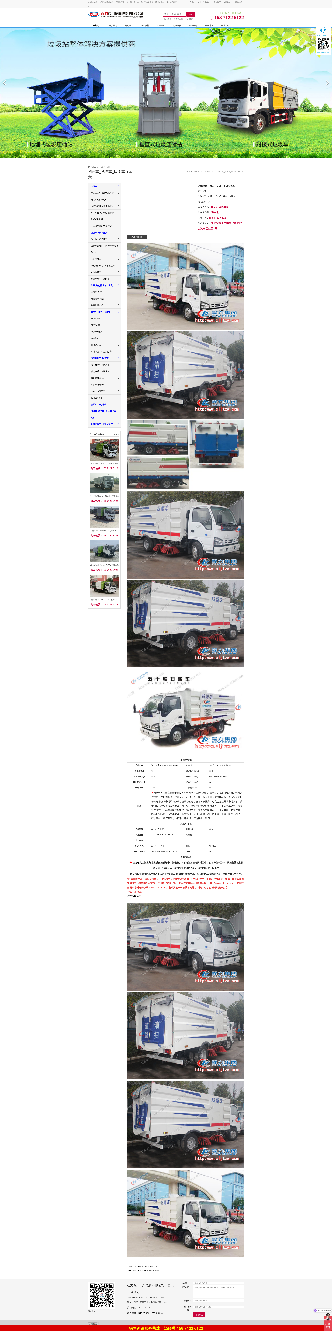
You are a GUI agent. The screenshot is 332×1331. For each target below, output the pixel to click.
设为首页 (217, 2)
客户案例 (177, 25)
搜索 (191, 14)
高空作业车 (189, 18)
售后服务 (193, 25)
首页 (202, 171)
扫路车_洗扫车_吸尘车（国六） (231, 171)
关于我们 (194, 2)
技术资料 (145, 25)
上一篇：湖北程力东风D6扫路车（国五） (143, 1266)
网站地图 (239, 2)
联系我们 (206, 2)
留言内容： (186, 1287)
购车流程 (209, 25)
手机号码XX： (187, 1308)
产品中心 (161, 25)
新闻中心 (129, 25)
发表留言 (199, 1314)
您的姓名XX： (187, 1302)
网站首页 (96, 25)
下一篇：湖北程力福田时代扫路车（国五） (144, 1270)
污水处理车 (179, 18)
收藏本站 (228, 2)
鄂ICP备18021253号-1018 (150, 1313)
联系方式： (186, 1283)
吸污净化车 (168, 18)
